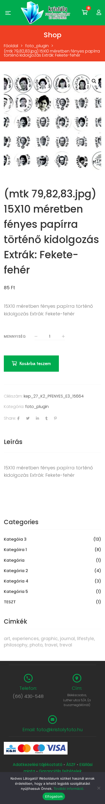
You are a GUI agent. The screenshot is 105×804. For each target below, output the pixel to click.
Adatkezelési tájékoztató (38, 764)
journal (67, 639)
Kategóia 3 (15, 539)
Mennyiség (15, 336)
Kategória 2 (16, 570)
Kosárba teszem (35, 364)
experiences (25, 639)
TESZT (10, 602)
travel (51, 645)
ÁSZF (71, 764)
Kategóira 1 (15, 549)
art (7, 639)
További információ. (69, 788)
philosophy (16, 645)
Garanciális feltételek (60, 771)
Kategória (14, 560)
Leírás (13, 441)
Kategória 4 (16, 581)
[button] (94, 81)
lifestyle (85, 639)
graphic (49, 639)
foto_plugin (37, 406)
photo (36, 645)
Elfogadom (53, 796)
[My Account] (99, 12)
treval (65, 645)
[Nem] (98, 788)
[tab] (52, 442)
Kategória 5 (16, 591)
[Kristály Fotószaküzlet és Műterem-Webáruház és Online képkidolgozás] (46, 12)
